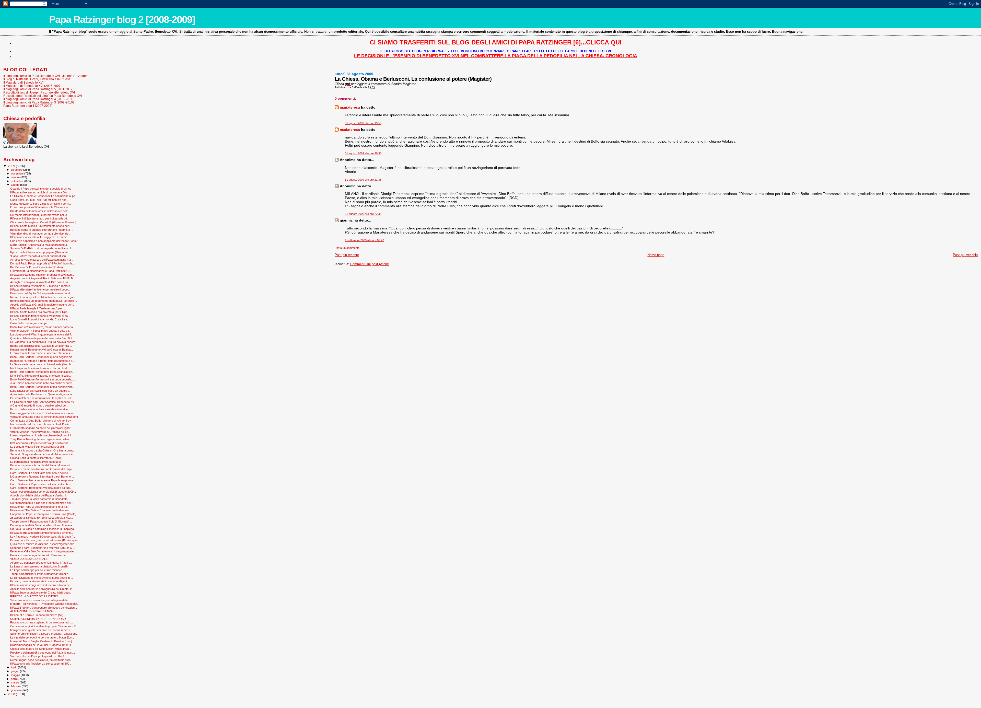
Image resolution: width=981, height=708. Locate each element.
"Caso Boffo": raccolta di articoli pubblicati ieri (38, 256)
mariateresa (350, 107)
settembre (17, 181)
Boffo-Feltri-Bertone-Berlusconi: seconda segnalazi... (43, 379)
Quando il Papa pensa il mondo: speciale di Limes (40, 188)
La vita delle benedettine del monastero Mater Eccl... (42, 637)
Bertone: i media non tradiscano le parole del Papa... (42, 469)
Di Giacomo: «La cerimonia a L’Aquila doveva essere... (44, 341)
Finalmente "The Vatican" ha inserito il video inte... (40, 510)
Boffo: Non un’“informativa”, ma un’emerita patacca (41, 327)
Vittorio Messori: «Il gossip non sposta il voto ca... (40, 330)
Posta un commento (347, 247)
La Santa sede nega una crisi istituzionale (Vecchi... (42, 364)
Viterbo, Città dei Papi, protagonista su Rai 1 (37, 656)
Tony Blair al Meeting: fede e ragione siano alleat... (41, 439)
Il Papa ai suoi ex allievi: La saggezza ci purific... (39, 237)
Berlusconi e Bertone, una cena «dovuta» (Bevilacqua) (44, 540)
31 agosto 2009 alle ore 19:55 (363, 123)
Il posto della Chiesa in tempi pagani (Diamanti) (39, 252)
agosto (15, 184)
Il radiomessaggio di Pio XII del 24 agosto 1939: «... (41, 644)
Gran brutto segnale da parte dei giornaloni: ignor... (41, 428)
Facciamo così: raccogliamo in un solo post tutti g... (42, 622)
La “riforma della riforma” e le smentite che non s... (41, 353)
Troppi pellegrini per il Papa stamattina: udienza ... (40, 573)
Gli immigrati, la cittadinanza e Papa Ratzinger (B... (41, 270)
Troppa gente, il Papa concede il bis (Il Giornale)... (41, 521)
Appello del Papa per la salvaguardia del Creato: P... (42, 588)
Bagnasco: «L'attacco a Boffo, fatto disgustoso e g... (42, 360)
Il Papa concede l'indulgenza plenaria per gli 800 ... (41, 663)
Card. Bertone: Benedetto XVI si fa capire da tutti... (41, 487)
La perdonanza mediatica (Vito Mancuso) (35, 461)
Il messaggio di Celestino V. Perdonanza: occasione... (43, 413)
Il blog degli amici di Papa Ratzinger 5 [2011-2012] (38, 89)
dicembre (17, 169)
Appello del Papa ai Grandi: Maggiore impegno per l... (42, 304)
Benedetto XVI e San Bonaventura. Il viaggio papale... (43, 551)
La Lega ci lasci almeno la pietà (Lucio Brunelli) (39, 566)
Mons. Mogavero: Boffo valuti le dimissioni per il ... (41, 203)
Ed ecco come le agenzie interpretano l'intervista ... (41, 229)
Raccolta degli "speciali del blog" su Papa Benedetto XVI (42, 95)
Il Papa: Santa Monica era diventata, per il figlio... (40, 312)
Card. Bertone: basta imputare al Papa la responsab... (43, 480)
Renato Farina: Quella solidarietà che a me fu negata (42, 297)
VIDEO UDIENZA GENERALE (29, 558)
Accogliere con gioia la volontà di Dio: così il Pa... (40, 282)
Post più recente (347, 255)
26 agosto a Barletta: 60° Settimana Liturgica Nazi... (42, 517)
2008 (12, 694)
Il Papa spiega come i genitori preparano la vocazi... (42, 274)
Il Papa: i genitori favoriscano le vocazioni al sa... (40, 315)
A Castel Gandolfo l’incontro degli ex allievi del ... (39, 405)
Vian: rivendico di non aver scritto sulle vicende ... (40, 233)
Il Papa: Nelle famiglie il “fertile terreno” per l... (38, 308)
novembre (17, 173)
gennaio (16, 690)
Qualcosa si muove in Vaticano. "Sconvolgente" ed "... (43, 543)
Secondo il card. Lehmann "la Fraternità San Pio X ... (42, 547)
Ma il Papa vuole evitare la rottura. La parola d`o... (41, 368)
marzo (15, 682)
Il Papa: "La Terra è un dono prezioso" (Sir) (36, 615)
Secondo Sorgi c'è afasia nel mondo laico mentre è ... (43, 454)
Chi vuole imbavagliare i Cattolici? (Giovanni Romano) (43, 222)
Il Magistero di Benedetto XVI (23, 82)
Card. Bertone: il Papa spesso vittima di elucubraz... (42, 484)
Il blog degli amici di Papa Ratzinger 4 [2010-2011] (38, 99)
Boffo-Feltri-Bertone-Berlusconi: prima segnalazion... (42, 386)
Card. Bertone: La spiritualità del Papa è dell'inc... (40, 472)
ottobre (15, 177)
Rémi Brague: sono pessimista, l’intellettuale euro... (41, 659)
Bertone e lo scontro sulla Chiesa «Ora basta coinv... (42, 450)
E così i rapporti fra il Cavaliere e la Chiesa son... (40, 207)
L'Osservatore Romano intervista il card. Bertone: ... (42, 476)
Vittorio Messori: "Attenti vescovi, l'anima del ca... (40, 431)
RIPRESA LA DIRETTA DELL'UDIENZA (34, 596)
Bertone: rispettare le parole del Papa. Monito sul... (41, 465)
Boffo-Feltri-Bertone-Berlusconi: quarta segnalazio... (42, 356)
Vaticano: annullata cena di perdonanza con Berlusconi (44, 416)
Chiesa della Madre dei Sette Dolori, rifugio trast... (40, 648)
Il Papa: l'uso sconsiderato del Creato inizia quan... (41, 592)
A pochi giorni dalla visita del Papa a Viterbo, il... (39, 495)
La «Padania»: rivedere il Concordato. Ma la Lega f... (42, 536)
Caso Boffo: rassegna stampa (28, 323)
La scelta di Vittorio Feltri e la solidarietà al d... (38, 446)
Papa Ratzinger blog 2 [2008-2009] (122, 19)
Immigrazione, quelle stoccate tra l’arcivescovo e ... (42, 630)
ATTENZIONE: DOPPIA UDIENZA (31, 611)
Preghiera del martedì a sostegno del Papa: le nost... (42, 652)
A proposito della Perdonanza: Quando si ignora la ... (42, 394)
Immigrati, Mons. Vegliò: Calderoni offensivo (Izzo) (41, 641)
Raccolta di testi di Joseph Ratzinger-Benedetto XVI (39, 92)
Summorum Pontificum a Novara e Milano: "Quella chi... (44, 633)
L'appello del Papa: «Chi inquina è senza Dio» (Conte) (43, 514)
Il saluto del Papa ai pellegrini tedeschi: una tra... (39, 506)
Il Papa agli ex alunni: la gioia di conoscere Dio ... (40, 192)
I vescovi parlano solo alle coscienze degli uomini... (41, 435)
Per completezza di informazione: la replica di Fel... (41, 398)
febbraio (16, 686)
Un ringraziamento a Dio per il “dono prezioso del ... (42, 502)
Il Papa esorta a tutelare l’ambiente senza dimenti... (41, 532)
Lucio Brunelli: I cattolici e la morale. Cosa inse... (39, 319)
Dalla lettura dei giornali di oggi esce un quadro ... (40, 390)
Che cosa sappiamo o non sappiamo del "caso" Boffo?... (45, 240)
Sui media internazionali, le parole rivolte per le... (39, 214)
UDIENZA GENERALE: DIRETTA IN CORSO (38, 618)
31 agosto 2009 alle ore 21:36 (363, 179)
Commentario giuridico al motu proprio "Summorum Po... (44, 626)
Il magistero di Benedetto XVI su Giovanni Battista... (42, 349)
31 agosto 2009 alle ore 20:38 (363, 153)
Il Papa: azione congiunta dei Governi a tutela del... (41, 585)
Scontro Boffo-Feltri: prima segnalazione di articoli (40, 248)
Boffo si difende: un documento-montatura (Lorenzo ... (43, 300)
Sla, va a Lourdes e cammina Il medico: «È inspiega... (43, 528)
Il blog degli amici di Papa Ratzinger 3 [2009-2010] (38, 102)
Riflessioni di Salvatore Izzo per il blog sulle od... (39, 218)
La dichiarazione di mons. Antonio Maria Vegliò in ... (41, 577)
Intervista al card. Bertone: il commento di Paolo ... (41, 424)
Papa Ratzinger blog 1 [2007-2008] (27, 105)
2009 (12, 166)
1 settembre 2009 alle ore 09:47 (364, 240)
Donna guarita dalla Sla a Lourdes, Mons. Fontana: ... (43, 525)
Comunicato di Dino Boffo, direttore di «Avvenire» (40, 420)
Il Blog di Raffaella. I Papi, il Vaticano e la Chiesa (37, 79)
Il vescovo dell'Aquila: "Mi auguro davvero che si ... (41, 293)
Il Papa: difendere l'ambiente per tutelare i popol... (40, 289)
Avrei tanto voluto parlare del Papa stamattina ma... (41, 259)
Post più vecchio (965, 255)
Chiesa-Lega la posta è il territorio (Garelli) (36, 457)
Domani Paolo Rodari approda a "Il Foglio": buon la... (42, 263)
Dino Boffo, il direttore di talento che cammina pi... (40, 375)
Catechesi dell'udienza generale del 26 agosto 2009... (43, 491)
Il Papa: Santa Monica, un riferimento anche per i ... (41, 225)
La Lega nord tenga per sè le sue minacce (36, 570)
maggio (16, 675)
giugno (15, 671)
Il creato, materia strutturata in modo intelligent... (39, 581)
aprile (14, 678)
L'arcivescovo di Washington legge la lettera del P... (41, 334)
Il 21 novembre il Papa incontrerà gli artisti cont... (40, 443)
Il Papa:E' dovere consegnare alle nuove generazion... (43, 607)
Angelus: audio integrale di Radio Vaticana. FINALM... (43, 278)
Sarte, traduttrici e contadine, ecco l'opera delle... (40, 600)
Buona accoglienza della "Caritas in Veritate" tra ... (41, 345)
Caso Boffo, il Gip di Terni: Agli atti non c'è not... (39, 199)
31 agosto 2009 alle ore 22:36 (363, 213)
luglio (14, 667)
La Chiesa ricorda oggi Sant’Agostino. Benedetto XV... (43, 401)
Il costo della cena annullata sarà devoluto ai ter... (40, 409)
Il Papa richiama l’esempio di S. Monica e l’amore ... (41, 285)
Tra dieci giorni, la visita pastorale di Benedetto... (40, 499)
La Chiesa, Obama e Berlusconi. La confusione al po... (43, 196)
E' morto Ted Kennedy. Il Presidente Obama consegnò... (44, 603)
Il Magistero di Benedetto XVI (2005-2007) (32, 85)
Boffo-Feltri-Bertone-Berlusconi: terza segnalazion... (42, 371)
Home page (655, 255)
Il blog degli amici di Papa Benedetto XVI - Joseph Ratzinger (45, 75)
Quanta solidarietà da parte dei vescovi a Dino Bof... (42, 338)
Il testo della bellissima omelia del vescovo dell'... (40, 211)
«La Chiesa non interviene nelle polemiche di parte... (42, 383)
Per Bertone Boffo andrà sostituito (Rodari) (36, 267)
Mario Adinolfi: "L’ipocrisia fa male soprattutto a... (39, 244)
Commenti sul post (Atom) (369, 264)
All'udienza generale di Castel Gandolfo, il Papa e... (41, 562)
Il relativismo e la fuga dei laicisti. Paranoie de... (39, 555)
